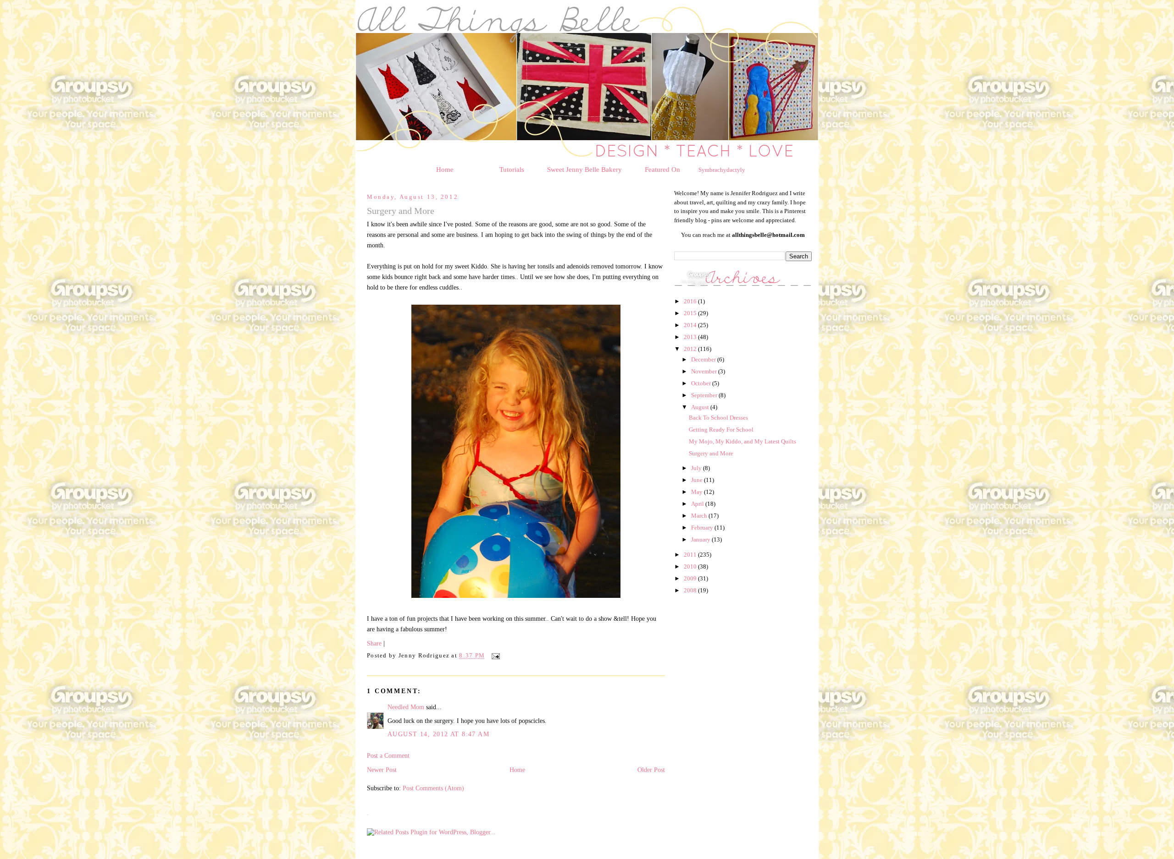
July (697, 468)
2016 (691, 301)
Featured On (662, 169)
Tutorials (511, 169)
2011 (691, 554)
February (702, 527)
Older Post (651, 769)
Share (374, 643)
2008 (691, 590)
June (697, 479)
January (701, 539)
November (704, 371)
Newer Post (382, 769)
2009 (691, 578)
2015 (691, 313)
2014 (691, 325)
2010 (691, 566)
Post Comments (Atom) (433, 788)
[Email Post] (494, 656)
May (697, 491)
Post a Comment (388, 755)
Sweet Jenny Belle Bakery (584, 169)
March (700, 515)
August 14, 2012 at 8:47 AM (438, 734)
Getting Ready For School (721, 429)
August (700, 407)
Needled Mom (406, 707)
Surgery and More (711, 453)
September (705, 395)
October (701, 383)
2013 (691, 337)
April (698, 503)
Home (445, 169)
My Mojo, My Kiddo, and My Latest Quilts (742, 441)
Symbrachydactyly (721, 169)
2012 (691, 348)
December (704, 359)
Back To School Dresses (718, 417)
